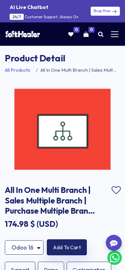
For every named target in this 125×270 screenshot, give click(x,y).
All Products (17, 70)
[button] (67, 247)
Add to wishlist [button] (116, 190)
